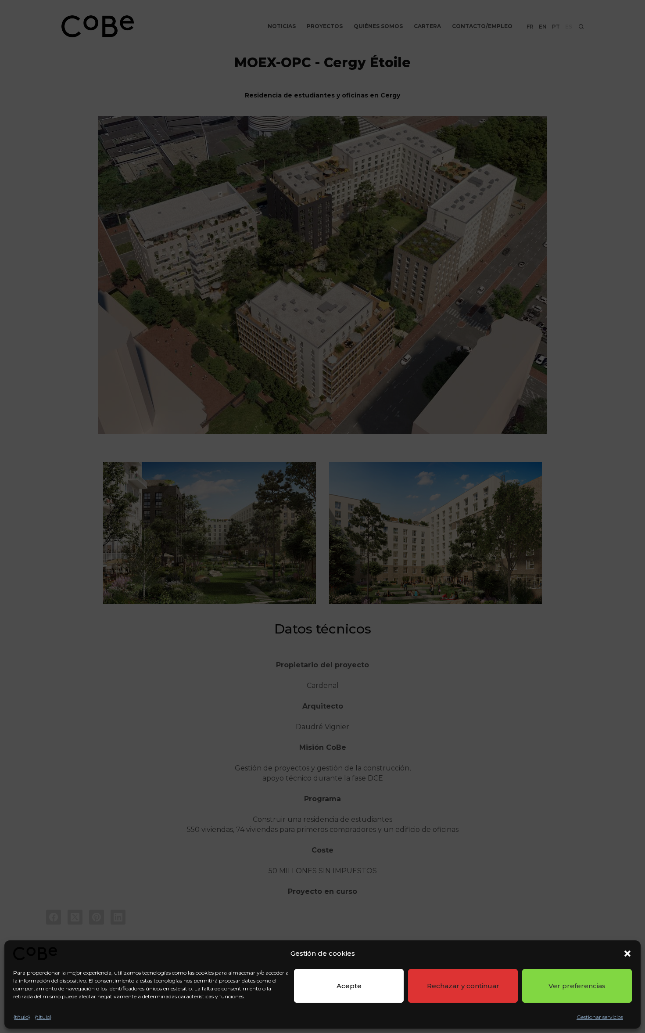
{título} (21, 1017)
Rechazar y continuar (463, 986)
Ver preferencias (577, 986)
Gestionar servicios (600, 1017)
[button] (627, 953)
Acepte (349, 986)
